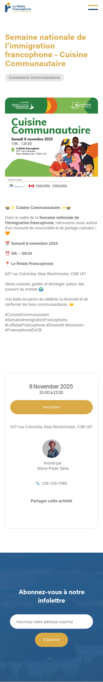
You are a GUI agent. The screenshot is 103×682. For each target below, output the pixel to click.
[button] (93, 7)
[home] (18, 7)
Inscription (51, 407)
